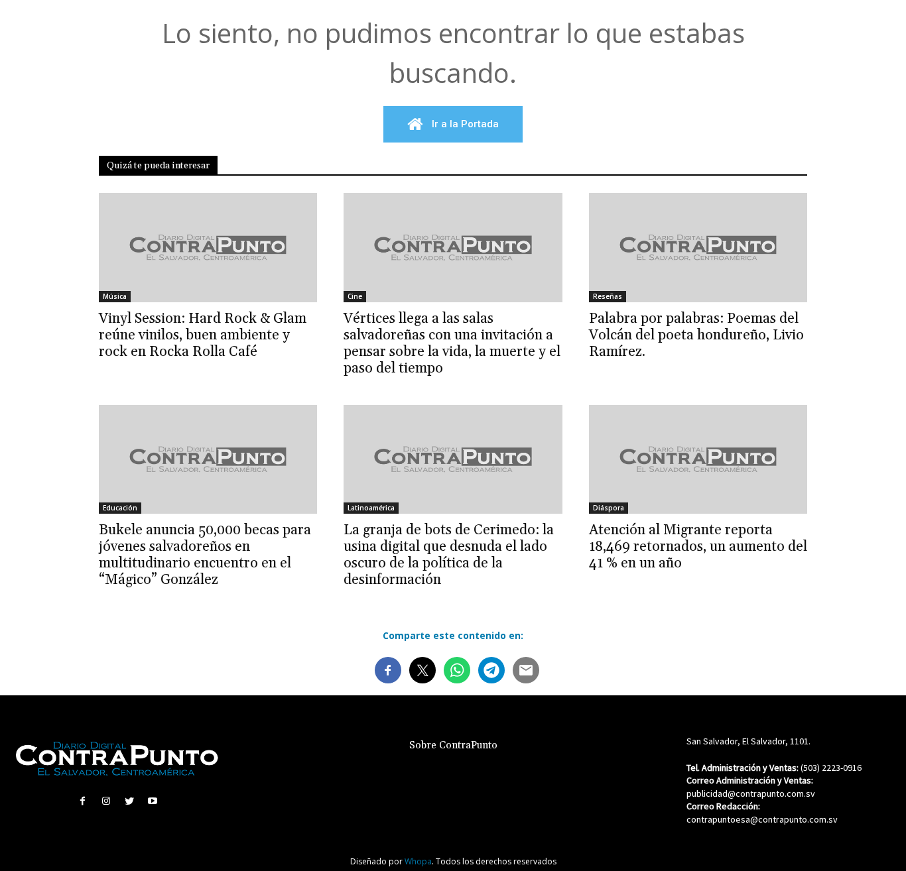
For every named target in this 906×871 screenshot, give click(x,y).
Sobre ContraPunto (453, 745)
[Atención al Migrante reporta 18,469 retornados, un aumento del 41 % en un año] (698, 459)
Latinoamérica (371, 507)
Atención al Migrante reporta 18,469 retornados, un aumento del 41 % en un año (698, 547)
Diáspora (608, 507)
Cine (355, 296)
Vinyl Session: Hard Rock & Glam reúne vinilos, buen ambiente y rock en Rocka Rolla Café (202, 335)
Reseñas (607, 296)
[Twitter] (129, 801)
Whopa (418, 861)
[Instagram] (105, 801)
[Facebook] (82, 801)
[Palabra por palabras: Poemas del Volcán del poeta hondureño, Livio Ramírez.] (698, 247)
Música (115, 296)
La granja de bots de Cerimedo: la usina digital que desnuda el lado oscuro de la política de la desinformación (449, 555)
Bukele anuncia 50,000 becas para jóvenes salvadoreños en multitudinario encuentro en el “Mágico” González (205, 555)
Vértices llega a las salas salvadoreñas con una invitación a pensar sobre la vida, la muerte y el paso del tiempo (452, 343)
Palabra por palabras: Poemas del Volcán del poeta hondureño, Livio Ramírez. (696, 335)
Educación (120, 507)
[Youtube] (153, 801)
